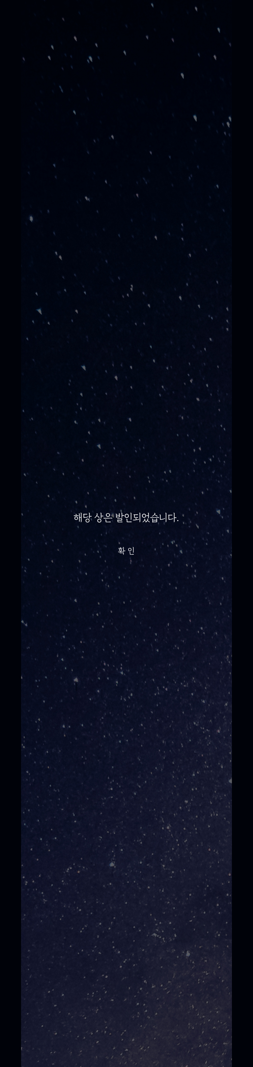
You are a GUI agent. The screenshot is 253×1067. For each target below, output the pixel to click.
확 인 (126, 551)
